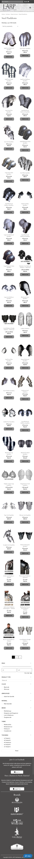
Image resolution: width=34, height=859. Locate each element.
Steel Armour (14, 14)
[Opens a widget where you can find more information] (27, 856)
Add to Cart (25, 274)
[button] (30, 7)
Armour (8, 14)
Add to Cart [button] (9, 56)
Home (3, 14)
